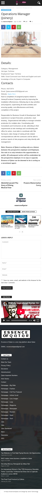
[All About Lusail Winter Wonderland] (7, 219)
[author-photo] (21, 198)
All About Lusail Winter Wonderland (7, 226)
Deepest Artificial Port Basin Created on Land (20, 227)
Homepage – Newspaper (9, 408)
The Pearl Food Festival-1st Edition (12, 479)
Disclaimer (4, 369)
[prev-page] (20, 232)
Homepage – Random (8, 412)
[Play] (4, 320)
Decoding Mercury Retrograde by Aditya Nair (15, 464)
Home (2, 8)
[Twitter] (8, 27)
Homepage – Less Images (9, 398)
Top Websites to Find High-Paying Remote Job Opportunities (21, 453)
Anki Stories (5, 379)
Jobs (2, 422)
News (3, 432)
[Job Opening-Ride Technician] (34, 219)
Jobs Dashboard (6, 428)
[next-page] (22, 232)
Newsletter (4, 435)
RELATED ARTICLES (12, 212)
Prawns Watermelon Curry (32, 184)
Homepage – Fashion (8, 389)
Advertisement (6, 372)
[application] (21, 312)
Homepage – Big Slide (8, 385)
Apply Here (12, 94)
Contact (3, 382)
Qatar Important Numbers (9, 375)
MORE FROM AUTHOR (28, 212)
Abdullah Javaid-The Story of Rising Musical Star (9, 185)
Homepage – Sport (7, 415)
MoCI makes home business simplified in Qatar (16, 458)
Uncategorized (10, 8)
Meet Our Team (6, 362)
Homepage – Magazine (8, 405)
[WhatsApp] (19, 27)
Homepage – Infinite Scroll (9, 395)
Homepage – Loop (7, 402)
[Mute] (34, 320)
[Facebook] (3, 27)
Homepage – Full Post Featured (11, 392)
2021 (2, 438)
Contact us (4, 359)
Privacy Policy (6, 365)
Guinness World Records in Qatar (21, 223)
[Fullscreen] (38, 320)
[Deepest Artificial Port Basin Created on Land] (21, 219)
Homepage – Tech (7, 418)
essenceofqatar (8, 21)
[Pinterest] (13, 27)
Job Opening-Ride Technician (33, 226)
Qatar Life (4, 223)
